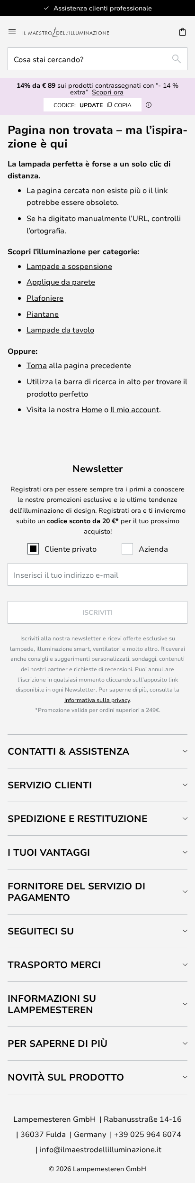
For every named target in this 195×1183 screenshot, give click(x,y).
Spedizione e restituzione (77, 818)
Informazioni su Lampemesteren (52, 1004)
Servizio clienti (50, 784)
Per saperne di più (57, 1043)
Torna (37, 365)
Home (91, 409)
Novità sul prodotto (66, 1077)
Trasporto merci (54, 964)
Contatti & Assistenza (68, 751)
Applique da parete (61, 282)
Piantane (43, 314)
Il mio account (134, 409)
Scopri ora (108, 91)
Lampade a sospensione (69, 266)
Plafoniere (45, 298)
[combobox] (97, 58)
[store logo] (71, 31)
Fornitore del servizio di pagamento (76, 891)
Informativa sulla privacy (97, 699)
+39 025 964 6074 (147, 1134)
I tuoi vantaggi (49, 852)
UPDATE (92, 105)
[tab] (97, 751)
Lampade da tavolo (60, 329)
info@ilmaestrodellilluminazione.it (100, 1149)
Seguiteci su (41, 930)
